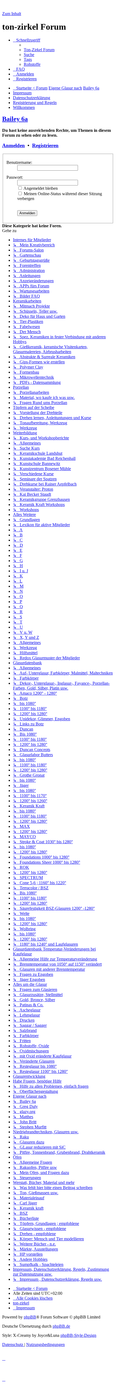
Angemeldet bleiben (40, 188)
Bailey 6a (15, 118)
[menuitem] (39, 49)
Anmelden (13, 145)
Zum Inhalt (11, 13)
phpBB (30, 1317)
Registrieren (45, 145)
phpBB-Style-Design (78, 1335)
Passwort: (14, 177)
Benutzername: (19, 162)
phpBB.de (61, 1326)
